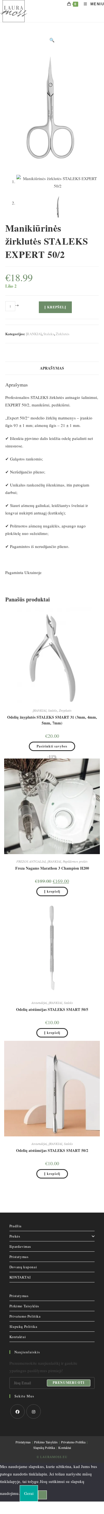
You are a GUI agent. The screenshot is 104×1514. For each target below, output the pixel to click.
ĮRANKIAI (34, 333)
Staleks (48, 333)
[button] (52, 40)
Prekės (14, 1236)
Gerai (29, 1493)
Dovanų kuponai (23, 1266)
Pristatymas (19, 1256)
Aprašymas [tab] (52, 368)
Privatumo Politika (25, 1316)
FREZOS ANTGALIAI (31, 861)
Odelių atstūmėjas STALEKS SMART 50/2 (52, 1150)
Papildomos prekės (75, 861)
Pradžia (15, 1225)
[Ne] (42, 1494)
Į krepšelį (55, 307)
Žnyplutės (65, 710)
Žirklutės (62, 333)
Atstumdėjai (39, 1002)
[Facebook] (17, 1411)
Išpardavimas (20, 1246)
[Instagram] (33, 1411)
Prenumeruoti (69, 1382)
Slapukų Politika (23, 1326)
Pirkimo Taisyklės (24, 1305)
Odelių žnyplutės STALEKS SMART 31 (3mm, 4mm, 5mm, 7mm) (52, 720)
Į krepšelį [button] (52, 891)
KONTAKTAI (20, 1277)
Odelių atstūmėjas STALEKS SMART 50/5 (52, 1009)
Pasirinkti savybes (52, 746)
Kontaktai (17, 1336)
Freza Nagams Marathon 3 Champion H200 (52, 868)
